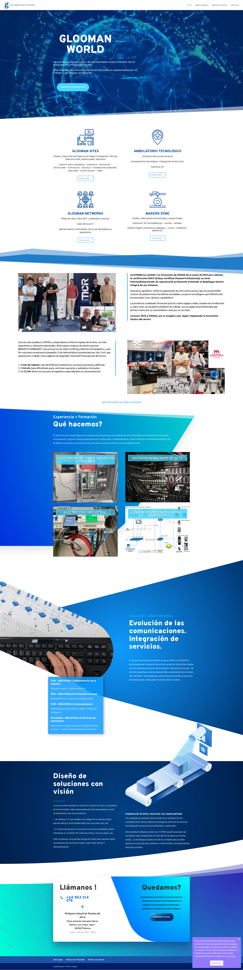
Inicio (189, 5)
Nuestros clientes (219, 5)
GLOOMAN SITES (85, 151)
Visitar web (84, 178)
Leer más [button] (231, 956)
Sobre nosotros (202, 5)
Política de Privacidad (75, 959)
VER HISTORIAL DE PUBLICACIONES (121, 402)
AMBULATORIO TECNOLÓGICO (157, 151)
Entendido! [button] (216, 963)
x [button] (239, 939)
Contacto (235, 5)
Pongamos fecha (161, 917)
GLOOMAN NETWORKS (85, 214)
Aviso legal (58, 959)
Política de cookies (96, 959)
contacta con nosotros (73, 87)
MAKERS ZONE (157, 214)
